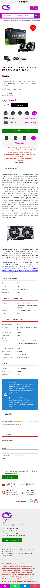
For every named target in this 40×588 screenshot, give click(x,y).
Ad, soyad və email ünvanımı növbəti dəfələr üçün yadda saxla (21, 472)
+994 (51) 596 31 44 (21, 2)
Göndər (10, 477)
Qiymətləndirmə (7, 455)
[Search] (36, 16)
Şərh (4, 458)
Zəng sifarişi (14, 540)
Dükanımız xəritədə (11, 528)
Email (4, 448)
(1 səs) (8, 89)
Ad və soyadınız (7, 440)
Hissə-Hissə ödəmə (16, 266)
